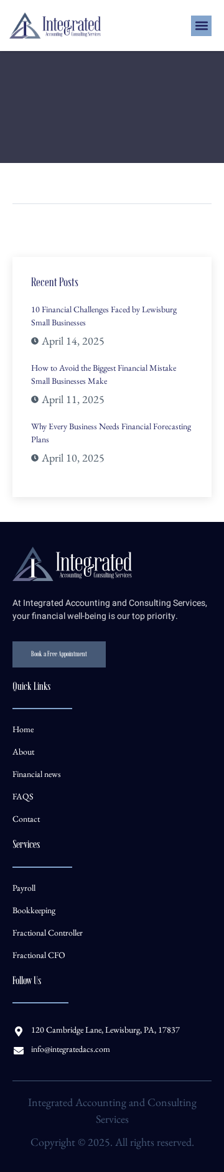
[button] (201, 26)
